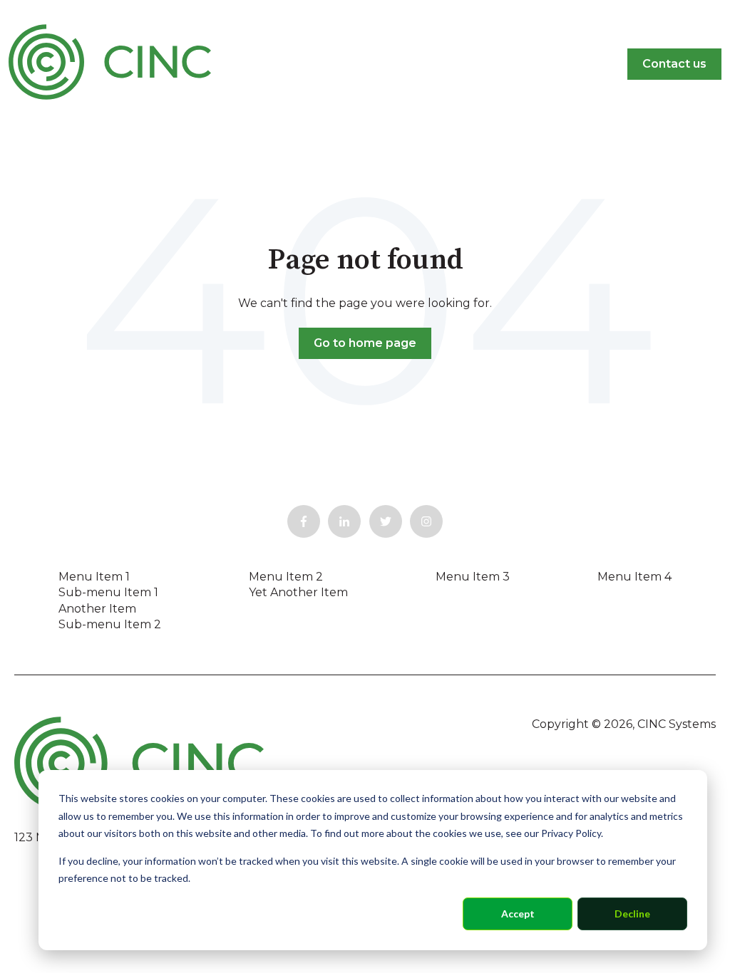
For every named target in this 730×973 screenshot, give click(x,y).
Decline (632, 913)
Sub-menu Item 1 (108, 592)
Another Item (97, 608)
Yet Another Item (298, 592)
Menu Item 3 (473, 576)
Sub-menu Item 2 (109, 624)
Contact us (674, 64)
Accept (518, 913)
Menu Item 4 (634, 576)
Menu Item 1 (94, 576)
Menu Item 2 (286, 576)
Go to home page (365, 343)
